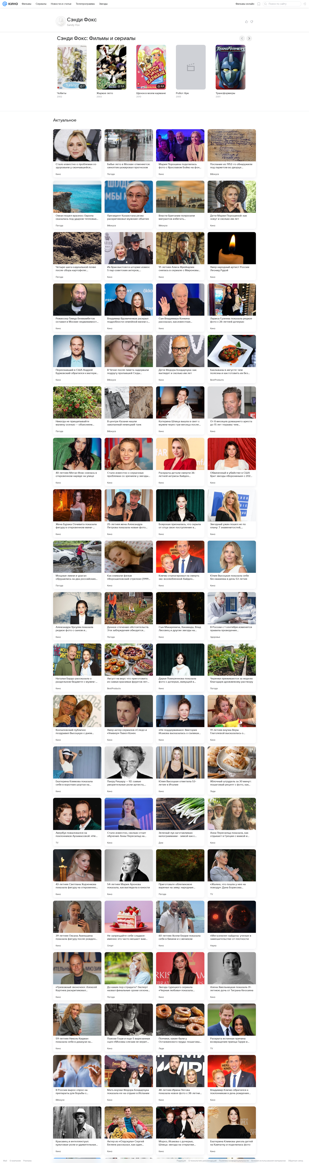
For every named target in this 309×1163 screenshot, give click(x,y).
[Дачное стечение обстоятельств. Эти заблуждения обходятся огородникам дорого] (129, 616)
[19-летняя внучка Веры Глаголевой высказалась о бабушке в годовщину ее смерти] (232, 719)
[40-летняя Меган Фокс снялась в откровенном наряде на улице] (77, 462)
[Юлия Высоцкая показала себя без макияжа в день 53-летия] (232, 565)
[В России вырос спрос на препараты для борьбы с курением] (77, 1079)
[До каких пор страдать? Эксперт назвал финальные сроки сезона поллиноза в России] (129, 976)
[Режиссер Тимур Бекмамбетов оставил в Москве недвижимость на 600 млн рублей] (77, 308)
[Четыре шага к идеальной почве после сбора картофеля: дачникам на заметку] (77, 256)
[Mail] (5, 4)
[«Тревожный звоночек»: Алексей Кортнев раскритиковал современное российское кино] (77, 976)
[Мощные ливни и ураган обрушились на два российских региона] (77, 565)
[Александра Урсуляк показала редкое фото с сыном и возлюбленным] (77, 616)
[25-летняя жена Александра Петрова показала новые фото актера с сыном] (129, 513)
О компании (15, 1160)
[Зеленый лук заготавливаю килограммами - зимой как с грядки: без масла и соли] (180, 822)
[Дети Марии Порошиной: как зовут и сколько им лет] (232, 205)
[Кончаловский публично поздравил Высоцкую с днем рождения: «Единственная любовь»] (77, 719)
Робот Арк (182, 93)
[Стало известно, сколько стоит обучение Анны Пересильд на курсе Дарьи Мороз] (129, 822)
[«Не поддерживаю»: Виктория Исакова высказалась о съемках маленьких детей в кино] (180, 719)
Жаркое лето (105, 93)
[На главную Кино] (12, 4)
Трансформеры (225, 93)
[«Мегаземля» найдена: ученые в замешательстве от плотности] (232, 925)
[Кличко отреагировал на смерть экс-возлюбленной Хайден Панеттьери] (180, 565)
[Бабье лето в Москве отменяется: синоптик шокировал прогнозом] (129, 153)
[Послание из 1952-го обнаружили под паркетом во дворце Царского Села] (232, 153)
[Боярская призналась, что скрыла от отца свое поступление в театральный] (180, 513)
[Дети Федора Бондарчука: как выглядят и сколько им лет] (180, 359)
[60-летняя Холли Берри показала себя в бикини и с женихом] (180, 925)
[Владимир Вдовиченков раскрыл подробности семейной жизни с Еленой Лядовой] (129, 308)
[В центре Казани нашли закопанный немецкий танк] (129, 410)
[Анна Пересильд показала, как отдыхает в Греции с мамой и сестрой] (232, 822)
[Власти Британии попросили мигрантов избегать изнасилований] (180, 205)
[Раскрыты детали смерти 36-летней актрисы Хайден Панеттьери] (180, 462)
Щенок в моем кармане (151, 93)
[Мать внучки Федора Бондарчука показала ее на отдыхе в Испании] (129, 1079)
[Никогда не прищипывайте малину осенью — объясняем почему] (77, 410)
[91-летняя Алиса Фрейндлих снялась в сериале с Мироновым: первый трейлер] (180, 256)
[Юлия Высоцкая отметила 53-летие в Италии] (180, 770)
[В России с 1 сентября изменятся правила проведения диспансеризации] (232, 616)
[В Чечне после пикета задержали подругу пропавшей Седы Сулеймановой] (129, 359)
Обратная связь (295, 1160)
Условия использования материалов (268, 1160)
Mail (5, 1160)
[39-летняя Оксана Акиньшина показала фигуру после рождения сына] (77, 925)
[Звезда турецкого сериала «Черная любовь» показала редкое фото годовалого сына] (180, 976)
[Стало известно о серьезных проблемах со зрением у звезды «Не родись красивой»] (129, 462)
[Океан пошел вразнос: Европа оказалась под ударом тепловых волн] (77, 205)
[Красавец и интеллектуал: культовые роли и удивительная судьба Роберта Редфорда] (77, 1130)
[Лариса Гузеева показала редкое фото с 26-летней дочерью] (232, 308)
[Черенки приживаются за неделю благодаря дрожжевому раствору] (232, 668)
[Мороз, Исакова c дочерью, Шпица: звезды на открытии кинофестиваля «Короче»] (180, 1130)
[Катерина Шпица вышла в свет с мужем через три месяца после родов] (180, 410)
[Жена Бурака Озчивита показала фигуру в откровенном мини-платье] (77, 513)
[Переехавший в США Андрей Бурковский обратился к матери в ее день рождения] (77, 359)
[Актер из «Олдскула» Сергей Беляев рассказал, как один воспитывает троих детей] (129, 1130)
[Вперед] (249, 38)
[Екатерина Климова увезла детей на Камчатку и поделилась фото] (232, 1130)
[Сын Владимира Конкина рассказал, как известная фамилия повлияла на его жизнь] (180, 308)
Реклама (27, 1160)
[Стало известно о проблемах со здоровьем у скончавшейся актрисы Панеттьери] (77, 153)
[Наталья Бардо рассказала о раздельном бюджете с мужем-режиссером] (77, 668)
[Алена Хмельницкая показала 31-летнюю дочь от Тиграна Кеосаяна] (232, 976)
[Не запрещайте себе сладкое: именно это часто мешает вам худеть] (129, 925)
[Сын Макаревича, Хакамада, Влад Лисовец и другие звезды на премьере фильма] (180, 616)
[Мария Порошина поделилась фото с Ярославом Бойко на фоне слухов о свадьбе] (180, 153)
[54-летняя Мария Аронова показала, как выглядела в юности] (129, 873)
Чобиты (61, 93)
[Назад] (242, 38)
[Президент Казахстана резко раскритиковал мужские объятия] (129, 205)
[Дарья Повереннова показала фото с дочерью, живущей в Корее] (180, 668)
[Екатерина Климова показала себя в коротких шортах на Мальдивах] (77, 770)
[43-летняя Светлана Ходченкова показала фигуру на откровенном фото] (77, 873)
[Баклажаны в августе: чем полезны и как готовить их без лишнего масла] (232, 359)
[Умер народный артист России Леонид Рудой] (232, 256)
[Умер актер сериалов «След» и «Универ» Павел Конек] (129, 719)
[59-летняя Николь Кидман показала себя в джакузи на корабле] (77, 1028)
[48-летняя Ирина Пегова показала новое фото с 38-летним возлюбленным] (180, 1079)
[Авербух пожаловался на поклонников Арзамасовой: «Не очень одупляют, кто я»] (77, 822)
